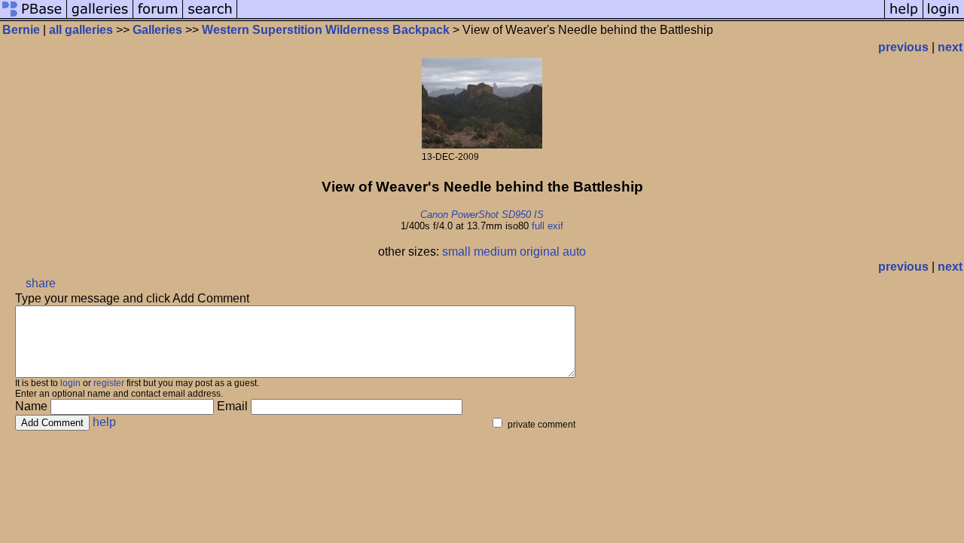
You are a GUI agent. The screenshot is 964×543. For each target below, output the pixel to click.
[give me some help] (903, 17)
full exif (547, 226)
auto (574, 251)
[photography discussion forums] (158, 17)
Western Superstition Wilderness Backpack (326, 29)
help (104, 422)
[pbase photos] (33, 17)
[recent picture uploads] (100, 17)
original (540, 251)
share (41, 283)
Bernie (21, 29)
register (108, 383)
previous (903, 47)
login (70, 383)
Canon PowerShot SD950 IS (482, 214)
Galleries (157, 29)
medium (495, 251)
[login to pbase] (943, 17)
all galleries (81, 29)
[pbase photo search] (210, 17)
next (950, 47)
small (456, 251)
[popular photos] (560, 17)
